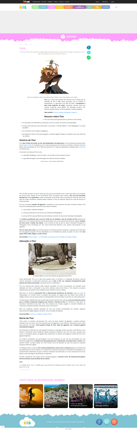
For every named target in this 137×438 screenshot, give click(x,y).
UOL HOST (43, 1)
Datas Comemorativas (79, 7)
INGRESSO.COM (36, 1)
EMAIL (112, 1)
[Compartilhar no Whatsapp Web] (89, 59)
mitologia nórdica (26, 145)
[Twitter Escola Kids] (106, 422)
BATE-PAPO (105, 1)
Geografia (43, 7)
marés (81, 293)
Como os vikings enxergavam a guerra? (65, 112)
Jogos (89, 7)
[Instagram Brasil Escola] (114, 422)
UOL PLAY (61, 1)
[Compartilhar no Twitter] (89, 54)
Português (59, 7)
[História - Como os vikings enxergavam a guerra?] (81, 396)
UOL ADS (67, 1)
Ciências (35, 7)
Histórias (106, 7)
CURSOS (56, 1)
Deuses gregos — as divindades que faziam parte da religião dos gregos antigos (52, 237)
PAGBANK (50, 1)
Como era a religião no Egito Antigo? (41, 314)
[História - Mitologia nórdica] (106, 396)
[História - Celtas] (56, 396)
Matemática (68, 7)
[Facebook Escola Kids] (99, 422)
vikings (81, 147)
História (51, 7)
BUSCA (97, 1)
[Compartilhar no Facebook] (89, 49)
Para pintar (97, 7)
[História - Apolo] (31, 396)
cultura (29, 197)
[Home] (27, 421)
